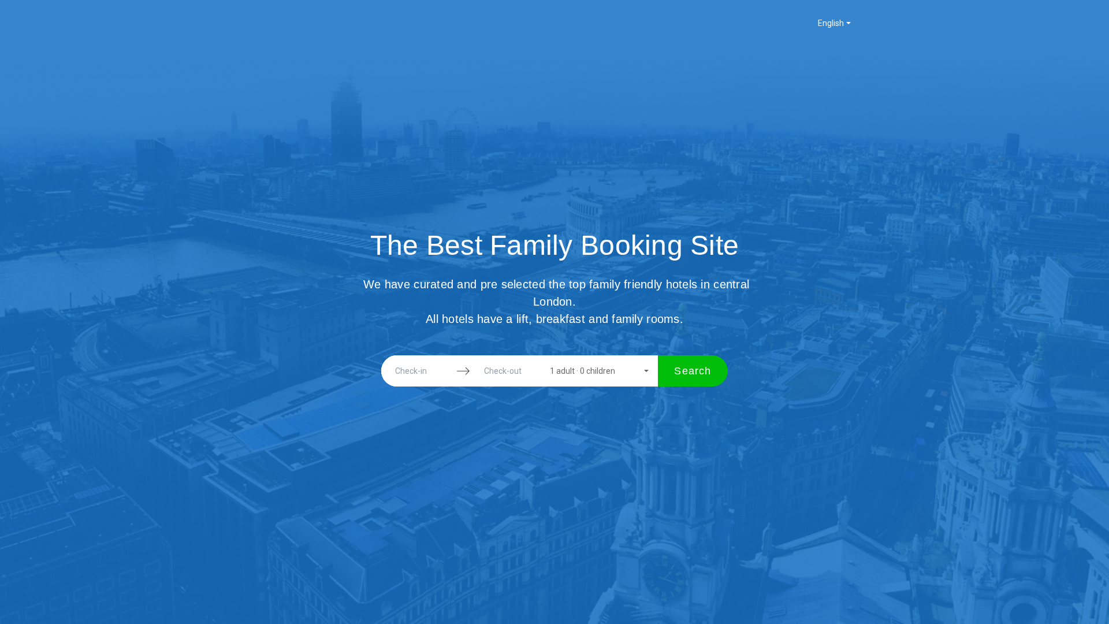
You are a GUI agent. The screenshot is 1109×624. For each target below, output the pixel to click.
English (831, 23)
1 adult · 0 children (582, 371)
